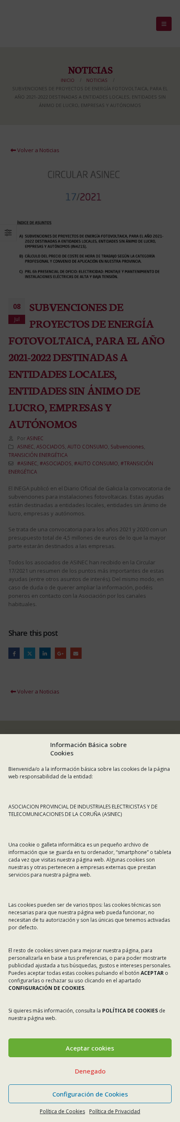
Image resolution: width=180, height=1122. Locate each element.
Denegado (90, 1071)
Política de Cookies (62, 1111)
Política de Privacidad (114, 1111)
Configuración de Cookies (90, 1094)
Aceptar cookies (90, 1048)
